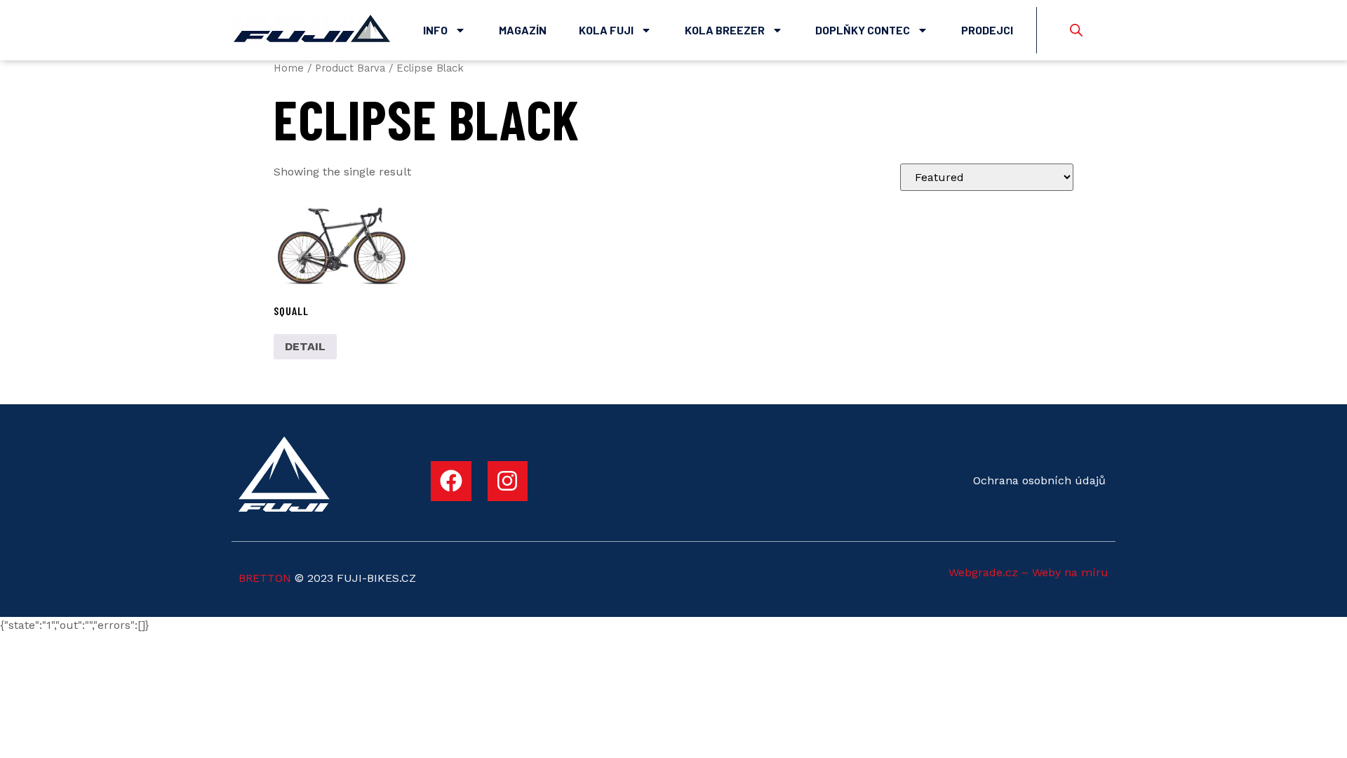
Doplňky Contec (862, 29)
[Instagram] (508, 481)
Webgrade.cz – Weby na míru (1028, 572)
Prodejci (987, 29)
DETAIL (305, 346)
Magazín (523, 29)
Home (289, 68)
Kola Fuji (606, 29)
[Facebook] (451, 481)
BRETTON (265, 578)
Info (435, 29)
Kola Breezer (725, 29)
